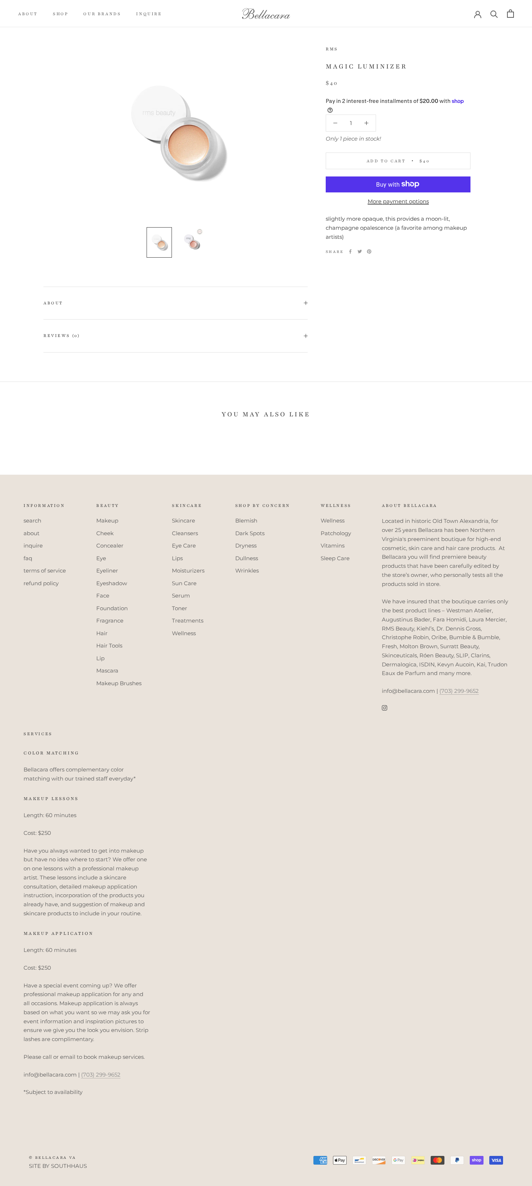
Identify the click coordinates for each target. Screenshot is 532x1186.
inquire (149, 14)
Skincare (183, 520)
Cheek (105, 533)
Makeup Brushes (119, 683)
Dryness (246, 545)
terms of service (45, 570)
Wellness (184, 633)
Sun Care (184, 583)
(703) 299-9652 (459, 690)
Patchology (336, 533)
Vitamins (333, 545)
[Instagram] (384, 707)
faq (28, 558)
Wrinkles (247, 570)
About (53, 303)
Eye (101, 558)
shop (60, 14)
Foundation (112, 608)
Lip (100, 658)
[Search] (494, 13)
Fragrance (109, 620)
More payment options (398, 200)
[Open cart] (510, 13)
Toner (179, 608)
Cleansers (185, 533)
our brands (102, 14)
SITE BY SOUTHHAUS (58, 1165)
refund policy (41, 583)
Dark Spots (250, 533)
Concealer (109, 545)
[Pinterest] (369, 251)
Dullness (246, 558)
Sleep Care (335, 558)
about (28, 14)
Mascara (107, 670)
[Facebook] (350, 251)
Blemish (246, 520)
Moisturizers (188, 570)
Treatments (187, 620)
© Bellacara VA (52, 1157)
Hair (101, 633)
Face (102, 595)
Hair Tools (109, 645)
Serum (181, 595)
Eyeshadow (111, 583)
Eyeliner (107, 570)
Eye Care (184, 545)
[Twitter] (360, 251)
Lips (177, 558)
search (32, 520)
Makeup (107, 520)
